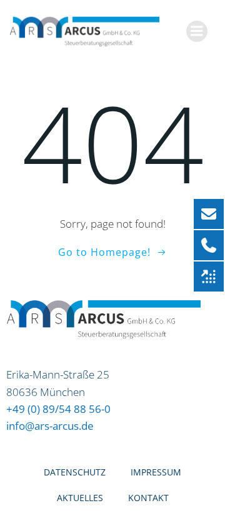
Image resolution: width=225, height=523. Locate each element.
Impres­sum (156, 472)
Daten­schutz (75, 472)
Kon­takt (148, 498)
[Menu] (197, 31)
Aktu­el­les (80, 498)
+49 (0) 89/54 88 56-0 (58, 409)
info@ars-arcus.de (50, 426)
